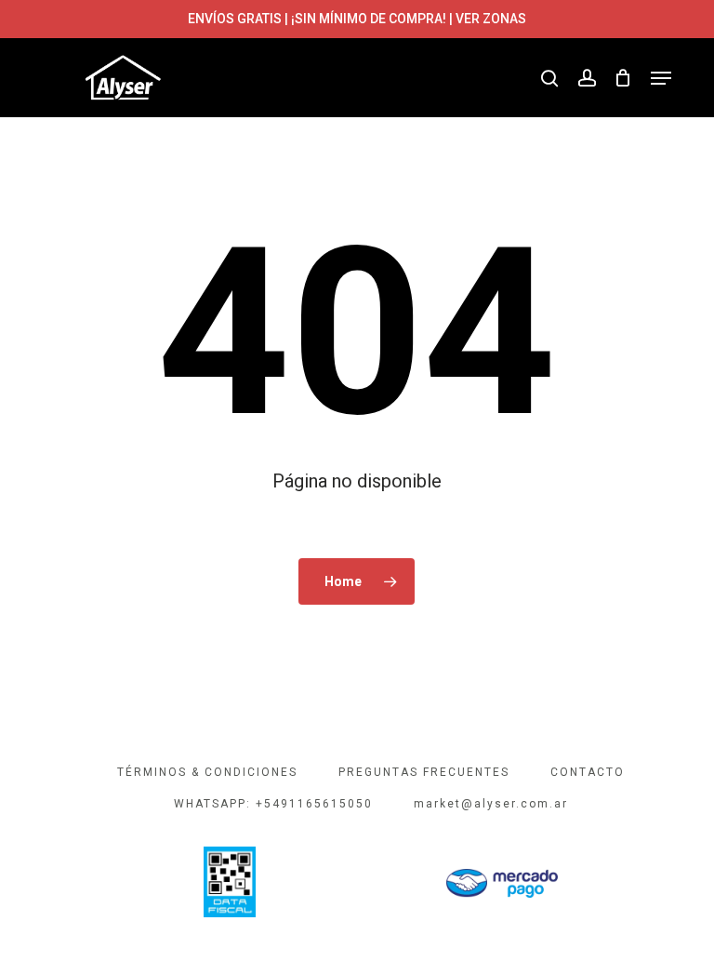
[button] (661, 78)
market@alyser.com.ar (491, 803)
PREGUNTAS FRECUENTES (423, 772)
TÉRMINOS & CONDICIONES (207, 772)
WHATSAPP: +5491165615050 (273, 803)
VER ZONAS (491, 18)
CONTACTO (587, 772)
